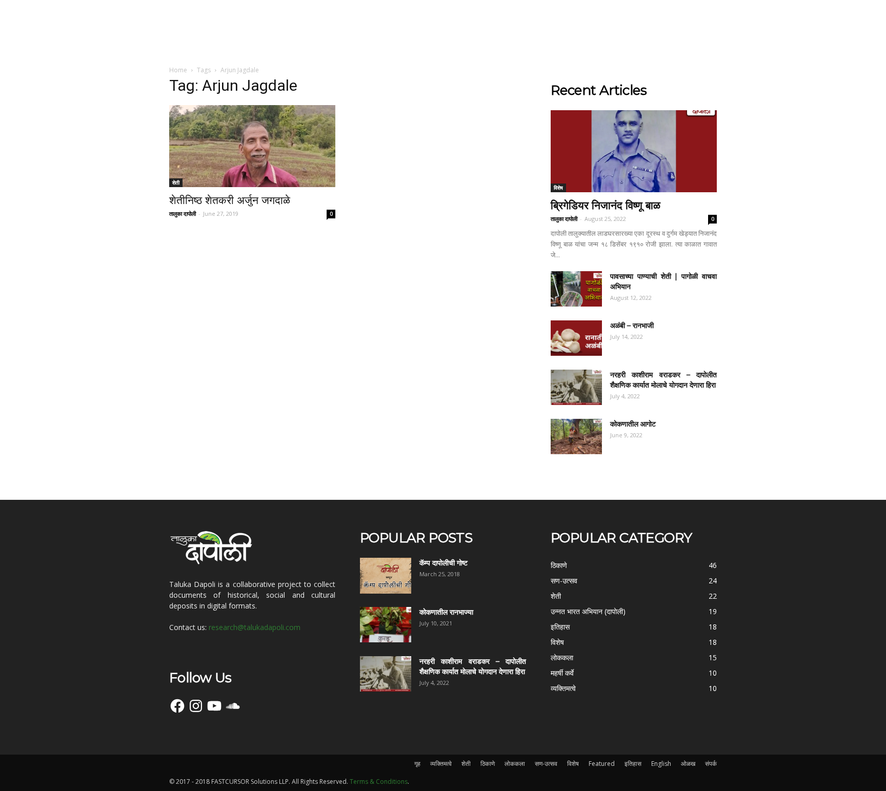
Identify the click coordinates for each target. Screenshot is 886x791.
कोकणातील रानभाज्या (446, 612)
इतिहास (633, 763)
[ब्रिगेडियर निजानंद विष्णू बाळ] (634, 151)
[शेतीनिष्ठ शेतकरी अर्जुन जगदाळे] (252, 146)
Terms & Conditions (379, 781)
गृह (417, 763)
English (661, 763)
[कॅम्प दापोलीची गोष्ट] (385, 576)
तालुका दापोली (182, 213)
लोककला (515, 763)
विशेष (558, 187)
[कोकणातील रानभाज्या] (385, 624)
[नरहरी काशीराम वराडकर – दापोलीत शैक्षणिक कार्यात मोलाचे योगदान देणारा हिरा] (576, 387)
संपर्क (711, 763)
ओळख (688, 763)
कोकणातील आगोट (633, 424)
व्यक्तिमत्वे (441, 763)
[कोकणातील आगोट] (576, 436)
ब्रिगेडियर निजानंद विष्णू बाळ (605, 205)
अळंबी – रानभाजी (632, 325)
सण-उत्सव (546, 763)
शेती (175, 182)
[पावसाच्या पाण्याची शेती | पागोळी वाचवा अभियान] (576, 289)
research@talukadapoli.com (254, 627)
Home (178, 70)
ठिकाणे (487, 763)
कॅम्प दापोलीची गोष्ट (443, 562)
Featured (602, 763)
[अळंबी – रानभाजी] (576, 338)
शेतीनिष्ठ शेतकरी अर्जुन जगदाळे (229, 200)
